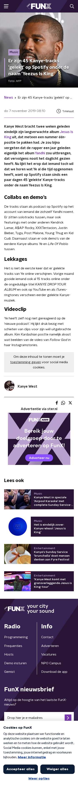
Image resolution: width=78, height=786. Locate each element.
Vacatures (48, 654)
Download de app (54, 671)
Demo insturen (15, 663)
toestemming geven (25, 362)
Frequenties (13, 646)
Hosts (9, 654)
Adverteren (50, 646)
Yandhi (40, 153)
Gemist (9, 671)
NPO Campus (51, 663)
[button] (6, 6)
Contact (47, 637)
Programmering (16, 637)
